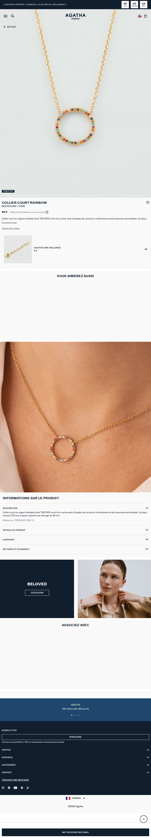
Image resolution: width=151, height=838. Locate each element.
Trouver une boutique (15, 780)
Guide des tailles (11, 228)
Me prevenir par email (75, 832)
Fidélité (75, 707)
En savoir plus (9, 222)
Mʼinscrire (75, 737)
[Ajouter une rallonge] (75, 249)
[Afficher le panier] (145, 16)
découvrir (37, 593)
